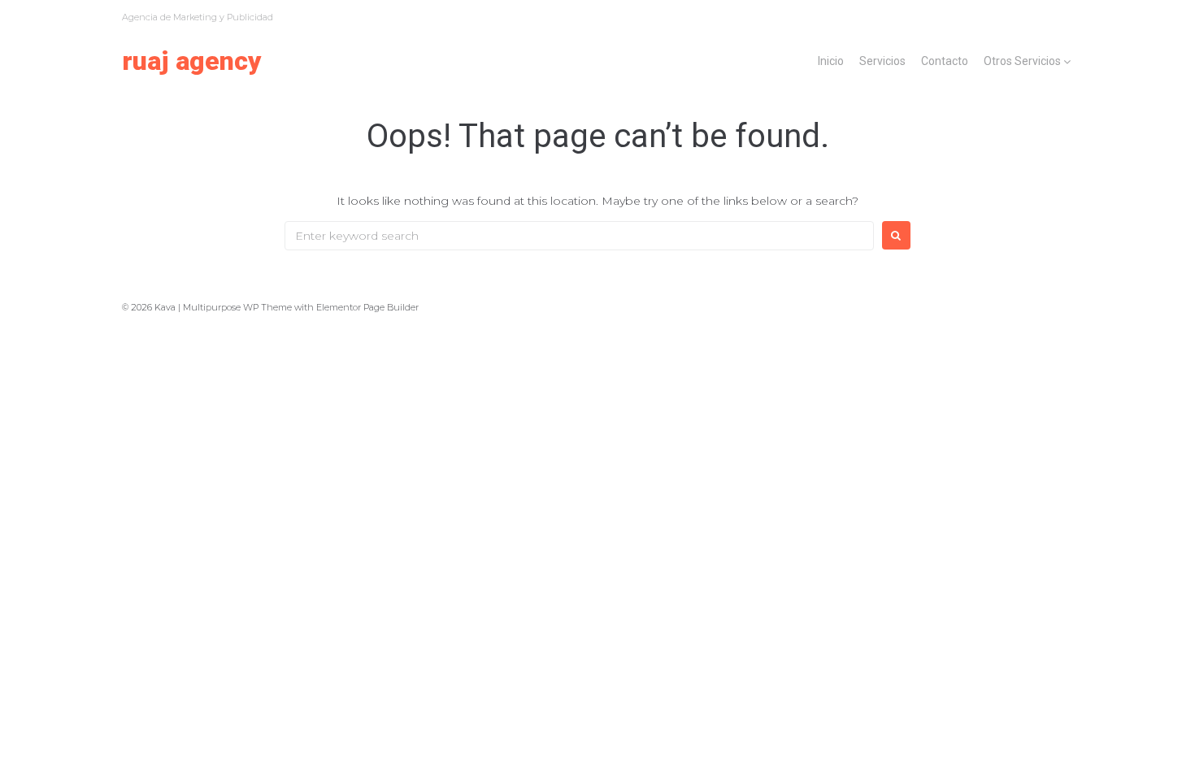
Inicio (831, 60)
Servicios (882, 60)
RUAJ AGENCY (192, 61)
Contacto (944, 60)
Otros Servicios (1022, 60)
